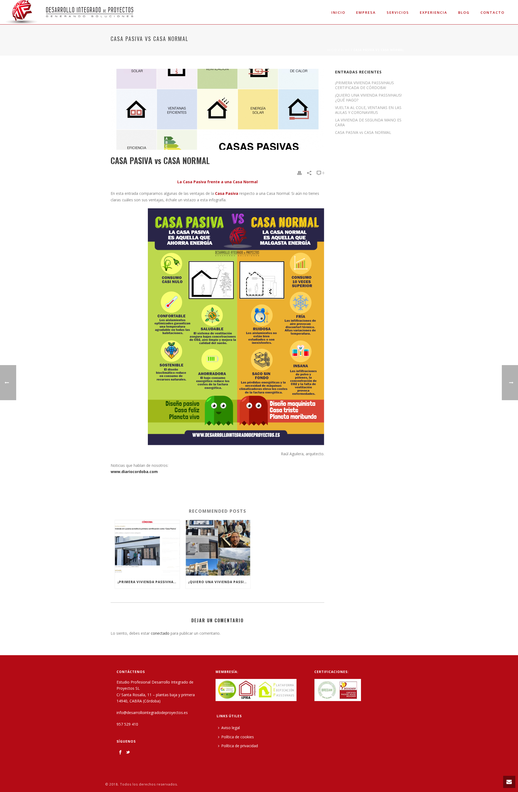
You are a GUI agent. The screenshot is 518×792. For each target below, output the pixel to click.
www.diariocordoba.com (134, 471)
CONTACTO (492, 12)
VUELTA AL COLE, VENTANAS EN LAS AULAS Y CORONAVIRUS (368, 110)
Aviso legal (230, 727)
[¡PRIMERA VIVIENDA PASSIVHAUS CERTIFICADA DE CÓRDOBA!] (147, 547)
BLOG (345, 50)
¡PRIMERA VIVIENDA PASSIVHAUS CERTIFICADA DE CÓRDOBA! (149, 582)
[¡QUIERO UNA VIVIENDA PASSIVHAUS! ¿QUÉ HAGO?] (218, 547)
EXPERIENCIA (433, 12)
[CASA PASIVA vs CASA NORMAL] (217, 109)
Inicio (332, 50)
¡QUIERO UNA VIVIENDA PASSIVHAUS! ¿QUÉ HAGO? (219, 582)
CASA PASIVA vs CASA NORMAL (363, 132)
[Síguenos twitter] (128, 752)
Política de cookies (237, 736)
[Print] (299, 172)
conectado (160, 633)
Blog (464, 12)
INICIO (338, 12)
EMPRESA (366, 12)
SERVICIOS (398, 12)
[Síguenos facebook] (120, 752)
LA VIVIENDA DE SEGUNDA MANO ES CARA (368, 122)
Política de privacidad (239, 745)
